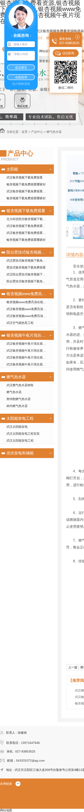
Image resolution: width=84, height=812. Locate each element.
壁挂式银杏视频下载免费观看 (26, 267)
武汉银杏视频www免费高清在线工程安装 (30, 309)
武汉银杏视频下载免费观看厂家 (27, 233)
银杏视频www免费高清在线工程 (26, 294)
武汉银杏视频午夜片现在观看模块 (29, 343)
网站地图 (6, 810)
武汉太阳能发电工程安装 (23, 433)
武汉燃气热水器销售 (20, 385)
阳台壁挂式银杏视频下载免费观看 (26, 252)
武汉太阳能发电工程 (20, 440)
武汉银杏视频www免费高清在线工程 (30, 316)
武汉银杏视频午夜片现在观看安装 (29, 357)
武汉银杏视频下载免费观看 (24, 177)
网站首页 (45, 51)
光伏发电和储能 (20, 453)
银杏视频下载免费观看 (25, 211)
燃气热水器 (54, 131)
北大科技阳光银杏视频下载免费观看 (30, 219)
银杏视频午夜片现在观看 (26, 335)
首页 (25, 131)
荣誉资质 (45, 61)
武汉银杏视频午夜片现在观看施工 (29, 350)
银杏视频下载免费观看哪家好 (26, 184)
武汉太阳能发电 (17, 426)
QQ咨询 (68, 53)
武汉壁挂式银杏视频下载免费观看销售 (30, 260)
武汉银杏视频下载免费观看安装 (27, 191)
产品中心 (37, 131)
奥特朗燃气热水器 (18, 399)
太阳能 (12, 169)
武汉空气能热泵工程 (20, 323)
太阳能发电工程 (20, 418)
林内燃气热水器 (17, 406)
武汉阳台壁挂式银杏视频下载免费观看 (30, 274)
